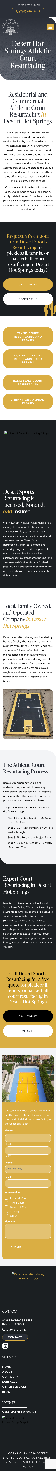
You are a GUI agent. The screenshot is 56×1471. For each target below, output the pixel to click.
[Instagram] (5, 1346)
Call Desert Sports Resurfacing (26, 976)
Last (8, 1156)
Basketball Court (19, 1207)
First (8, 1144)
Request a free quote (28, 236)
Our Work (10, 1376)
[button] (50, 27)
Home (6, 1366)
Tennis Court (17, 1202)
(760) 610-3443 (16, 1329)
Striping (14, 1211)
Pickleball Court (19, 1198)
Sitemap (29, 1462)
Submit (16, 1247)
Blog (6, 1391)
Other (13, 1215)
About (7, 1371)
